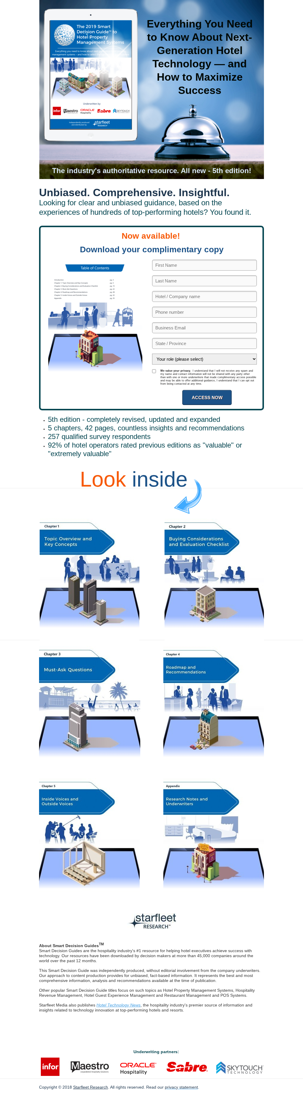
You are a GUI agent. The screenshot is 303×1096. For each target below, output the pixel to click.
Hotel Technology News (118, 1005)
